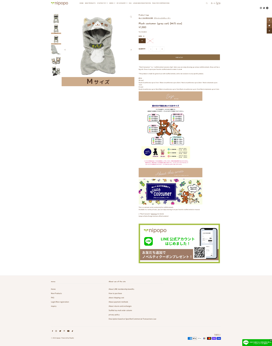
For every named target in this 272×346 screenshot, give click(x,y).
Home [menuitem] (82, 3)
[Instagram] (56, 331)
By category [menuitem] (121, 3)
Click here (154, 214)
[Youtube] (68, 331)
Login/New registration (60, 301)
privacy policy (114, 314)
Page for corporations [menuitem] (161, 3)
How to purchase (115, 293)
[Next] (131, 49)
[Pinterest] (64, 331)
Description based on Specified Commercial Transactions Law (132, 318)
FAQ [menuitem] (130, 3)
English (216, 334)
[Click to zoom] (131, 16)
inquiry (53, 306)
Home (53, 289)
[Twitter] (60, 331)
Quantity (142, 49)
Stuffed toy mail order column (120, 310)
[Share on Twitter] (269, 25)
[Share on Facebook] (269, 20)
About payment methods (118, 301)
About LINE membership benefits (121, 289)
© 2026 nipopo (55, 338)
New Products (56, 293)
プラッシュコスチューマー (162, 18)
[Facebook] (52, 331)
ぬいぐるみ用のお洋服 (146, 18)
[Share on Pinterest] (269, 31)
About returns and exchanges (120, 306)
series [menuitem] (111, 3)
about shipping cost (116, 297)
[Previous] (65, 49)
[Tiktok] (72, 331)
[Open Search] (206, 3)
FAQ (52, 297)
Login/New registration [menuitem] (142, 3)
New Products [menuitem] (90, 3)
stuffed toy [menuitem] (101, 3)
